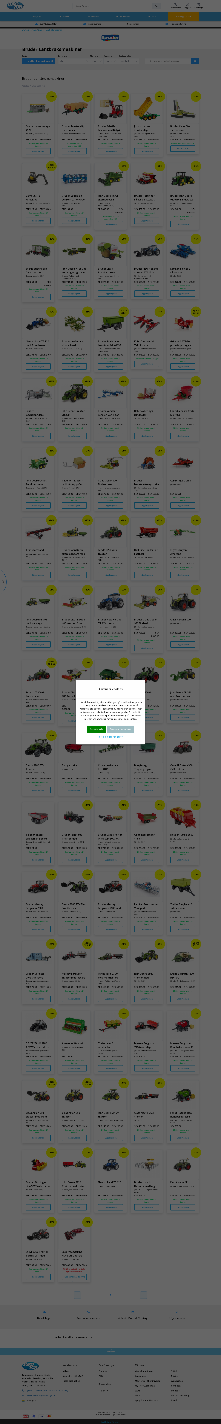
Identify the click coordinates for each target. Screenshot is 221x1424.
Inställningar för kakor (110, 736)
